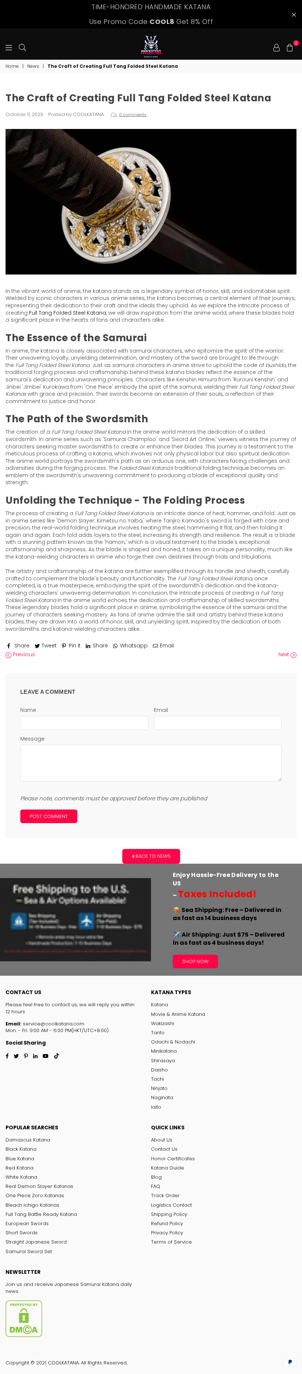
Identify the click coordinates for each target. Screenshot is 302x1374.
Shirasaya (163, 1060)
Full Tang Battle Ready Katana (41, 1214)
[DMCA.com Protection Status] (24, 1335)
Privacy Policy (167, 1232)
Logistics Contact (171, 1205)
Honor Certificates (173, 1158)
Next (284, 654)
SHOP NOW (195, 961)
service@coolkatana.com (52, 1023)
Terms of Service (171, 1241)
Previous (23, 654)
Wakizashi (162, 1023)
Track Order (165, 1195)
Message (32, 738)
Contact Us (164, 1149)
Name (28, 710)
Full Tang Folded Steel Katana (67, 313)
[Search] (22, 46)
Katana (159, 1004)
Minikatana (164, 1051)
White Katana (21, 1177)
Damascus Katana (28, 1139)
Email (161, 710)
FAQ (155, 1186)
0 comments (133, 115)
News (33, 66)
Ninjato (159, 1088)
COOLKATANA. (63, 1362)
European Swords (27, 1223)
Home (12, 66)
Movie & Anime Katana (178, 1014)
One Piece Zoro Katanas (35, 1195)
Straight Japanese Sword (36, 1241)
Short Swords (22, 1232)
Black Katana (21, 1149)
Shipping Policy (169, 1214)
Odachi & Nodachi (173, 1041)
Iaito (156, 1107)
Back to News (152, 856)
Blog (156, 1177)
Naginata (162, 1097)
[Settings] (276, 46)
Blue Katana (20, 1158)
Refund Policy (167, 1223)
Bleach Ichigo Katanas (32, 1205)
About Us (161, 1139)
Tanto (158, 1032)
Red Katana (20, 1167)
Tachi (157, 1079)
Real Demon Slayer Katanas (39, 1186)
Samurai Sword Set (29, 1251)
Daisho (159, 1069)
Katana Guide (167, 1167)
